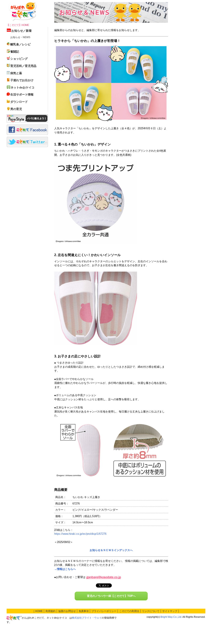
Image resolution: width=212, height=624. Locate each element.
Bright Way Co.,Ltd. (171, 617)
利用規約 (50, 611)
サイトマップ (169, 611)
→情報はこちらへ (65, 569)
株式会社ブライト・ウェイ (87, 617)
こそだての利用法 (129, 611)
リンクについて (150, 611)
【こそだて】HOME (18, 25)
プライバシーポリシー (104, 611)
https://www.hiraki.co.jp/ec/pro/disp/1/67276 (80, 533)
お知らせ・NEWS (20, 37)
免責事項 (84, 611)
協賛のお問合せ (67, 611)
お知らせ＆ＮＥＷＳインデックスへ (111, 550)
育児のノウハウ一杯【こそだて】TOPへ (111, 595)
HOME (39, 611)
